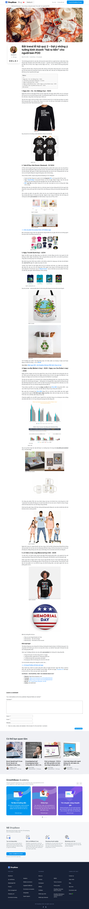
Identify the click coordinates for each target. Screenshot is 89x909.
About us (40, 875)
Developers (41, 883)
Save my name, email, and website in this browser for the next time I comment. (27, 726)
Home (9, 6)
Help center (71, 879)
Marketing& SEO (11, 883)
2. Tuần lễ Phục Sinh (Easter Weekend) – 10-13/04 (33, 80)
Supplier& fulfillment (27, 885)
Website (8, 722)
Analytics (25, 878)
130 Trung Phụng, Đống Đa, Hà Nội (37, 681)
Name (8, 716)
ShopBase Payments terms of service (58, 889)
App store (71, 886)
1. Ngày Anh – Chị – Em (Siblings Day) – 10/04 (32, 79)
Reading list (30, 2)
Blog (70, 883)
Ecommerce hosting (12, 897)
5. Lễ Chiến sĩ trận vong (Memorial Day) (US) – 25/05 (34, 85)
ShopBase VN (60, 669)
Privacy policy (57, 885)
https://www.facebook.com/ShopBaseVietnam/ (41, 678)
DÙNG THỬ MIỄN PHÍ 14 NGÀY (16, 853)
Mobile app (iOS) (42, 893)
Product (10, 886)
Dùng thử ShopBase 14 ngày (75, 2)
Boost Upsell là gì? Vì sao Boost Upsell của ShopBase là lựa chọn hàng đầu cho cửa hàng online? (14, 763)
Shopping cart (11, 893)
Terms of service (57, 882)
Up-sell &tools (11, 879)
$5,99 (39, 362)
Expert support (26, 896)
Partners (40, 879)
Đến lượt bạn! (25, 87)
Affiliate (40, 886)
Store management (12, 890)
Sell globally (26, 892)
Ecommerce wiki (72, 890)
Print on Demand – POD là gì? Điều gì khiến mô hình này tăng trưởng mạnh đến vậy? (52, 763)
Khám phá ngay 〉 (18, 813)
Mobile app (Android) (43, 897)
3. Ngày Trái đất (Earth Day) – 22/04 (30, 82)
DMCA (55, 878)
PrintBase (41, 890)
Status (70, 893)
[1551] (11, 57)
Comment (9, 699)
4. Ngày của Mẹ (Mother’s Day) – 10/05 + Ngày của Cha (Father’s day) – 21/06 (39, 83)
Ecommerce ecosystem (28, 889)
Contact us (71, 875)
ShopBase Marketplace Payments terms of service (59, 895)
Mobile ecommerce (27, 882)
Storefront (10, 875)
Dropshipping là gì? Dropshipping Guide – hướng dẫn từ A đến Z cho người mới (33, 763)
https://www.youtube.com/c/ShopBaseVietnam (40, 679)
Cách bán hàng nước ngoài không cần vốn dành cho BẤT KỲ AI (72, 763)
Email (8, 719)
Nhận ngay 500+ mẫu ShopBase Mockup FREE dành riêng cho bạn (44, 365)
